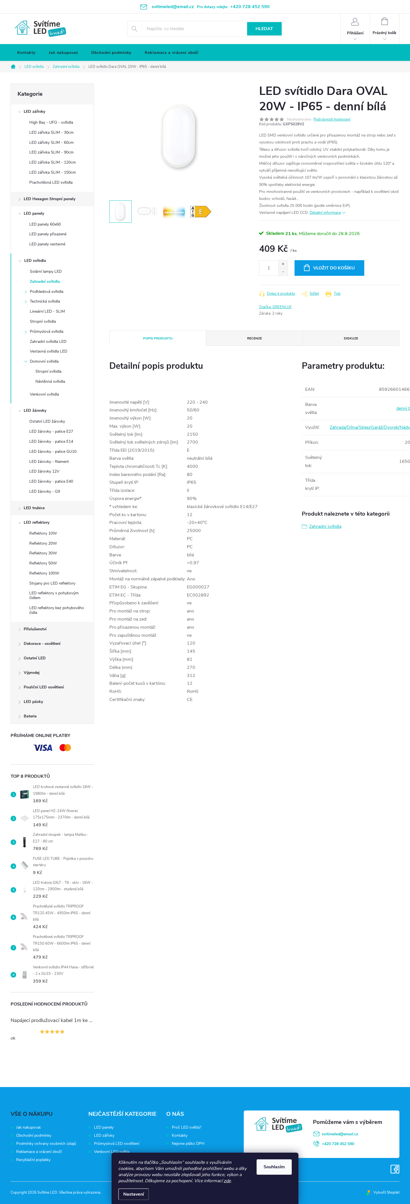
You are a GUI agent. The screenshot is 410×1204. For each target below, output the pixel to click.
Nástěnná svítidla (50, 381)
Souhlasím (274, 1167)
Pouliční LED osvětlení (44, 687)
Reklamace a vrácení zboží (39, 1151)
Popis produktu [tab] (158, 338)
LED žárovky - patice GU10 (52, 451)
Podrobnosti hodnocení (331, 119)
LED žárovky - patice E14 (51, 441)
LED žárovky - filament (49, 461)
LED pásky (33, 701)
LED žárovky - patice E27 (51, 431)
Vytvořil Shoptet (386, 1192)
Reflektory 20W (43, 543)
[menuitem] (26, 52)
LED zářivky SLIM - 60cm (51, 142)
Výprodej (32, 672)
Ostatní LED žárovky (47, 421)
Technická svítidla (45, 301)
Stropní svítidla (43, 321)
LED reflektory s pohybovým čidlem (54, 595)
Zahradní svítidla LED (48, 341)
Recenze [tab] (254, 338)
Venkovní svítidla (44, 394)
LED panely (34, 213)
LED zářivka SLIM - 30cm (51, 132)
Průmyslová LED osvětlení (116, 1143)
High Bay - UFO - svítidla (51, 122)
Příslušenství (35, 629)
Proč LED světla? (186, 1127)
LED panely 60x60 (45, 224)
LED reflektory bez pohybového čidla (56, 610)
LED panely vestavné (47, 244)
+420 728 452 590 (338, 1143)
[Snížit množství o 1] (283, 272)
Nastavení (133, 1194)
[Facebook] (394, 1169)
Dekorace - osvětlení (42, 643)
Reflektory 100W (44, 573)
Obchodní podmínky (33, 1135)
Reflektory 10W (43, 533)
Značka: (275, 307)
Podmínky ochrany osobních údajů (46, 1143)
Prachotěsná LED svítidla (51, 182)
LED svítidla (35, 260)
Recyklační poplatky (33, 1159)
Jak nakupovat (28, 1127)
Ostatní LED (35, 658)
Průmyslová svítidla (46, 331)
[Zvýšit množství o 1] (283, 264)
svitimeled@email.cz (340, 1134)
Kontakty (179, 1135)
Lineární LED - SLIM (47, 311)
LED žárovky (35, 410)
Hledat (264, 29)
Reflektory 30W (43, 553)
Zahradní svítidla (45, 281)
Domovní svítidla (44, 361)
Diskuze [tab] (351, 338)
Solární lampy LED (46, 271)
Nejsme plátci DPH (188, 1143)
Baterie (30, 716)
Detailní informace (325, 212)
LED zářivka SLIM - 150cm (52, 172)
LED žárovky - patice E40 (51, 481)
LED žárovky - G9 (44, 491)
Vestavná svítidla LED (48, 351)
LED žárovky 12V (44, 471)
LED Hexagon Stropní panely (49, 199)
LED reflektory (36, 522)
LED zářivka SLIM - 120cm (52, 162)
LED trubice (34, 508)
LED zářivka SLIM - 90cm (51, 152)
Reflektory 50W (43, 563)
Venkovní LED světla (111, 1152)
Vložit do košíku (334, 268)
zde (227, 1181)
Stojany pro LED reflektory (52, 583)
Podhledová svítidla (46, 291)
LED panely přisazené (47, 234)
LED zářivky (34, 111)
